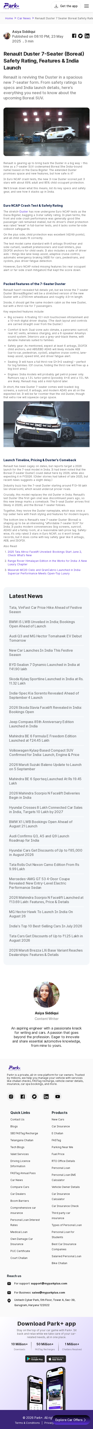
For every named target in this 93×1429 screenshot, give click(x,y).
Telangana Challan (21, 1140)
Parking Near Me (62, 1147)
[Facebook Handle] (23, 1096)
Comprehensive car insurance (23, 1210)
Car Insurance (61, 1126)
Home (9, 18)
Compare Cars (19, 1187)
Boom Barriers (19, 1200)
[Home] (11, 6)
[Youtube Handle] (58, 1096)
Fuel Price (58, 1154)
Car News (24, 18)
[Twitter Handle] (34, 1096)
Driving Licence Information (20, 1163)
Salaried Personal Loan (66, 1256)
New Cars (58, 1119)
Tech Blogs (17, 1147)
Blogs (14, 1126)
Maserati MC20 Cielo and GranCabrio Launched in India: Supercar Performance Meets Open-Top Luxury (44, 571)
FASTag (56, 1140)
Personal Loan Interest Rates (25, 1222)
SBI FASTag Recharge (24, 1133)
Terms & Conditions (27, 1422)
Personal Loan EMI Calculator (64, 1177)
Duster (23, 211)
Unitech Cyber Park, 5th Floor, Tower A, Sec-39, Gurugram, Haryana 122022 (44, 1302)
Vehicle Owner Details (66, 1187)
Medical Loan (18, 1232)
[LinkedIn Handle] (46, 1096)
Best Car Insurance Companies (64, 1246)
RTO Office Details (63, 1161)
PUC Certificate (20, 1251)
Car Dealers (18, 1193)
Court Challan (18, 1258)
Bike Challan (59, 1263)
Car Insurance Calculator (61, 1196)
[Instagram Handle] (11, 1096)
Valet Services (19, 1154)
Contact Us (17, 1119)
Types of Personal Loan (67, 1225)
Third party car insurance (61, 1215)
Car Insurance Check (65, 1206)
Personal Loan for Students (63, 1234)
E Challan (57, 1133)
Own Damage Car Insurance (21, 1241)
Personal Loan (61, 1168)
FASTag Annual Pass (23, 1173)
